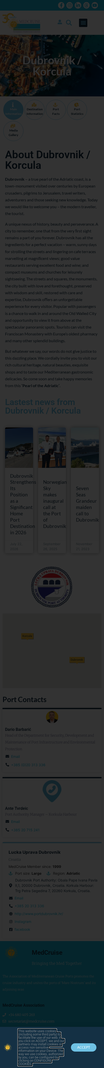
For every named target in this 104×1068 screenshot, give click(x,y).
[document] (52, 534)
